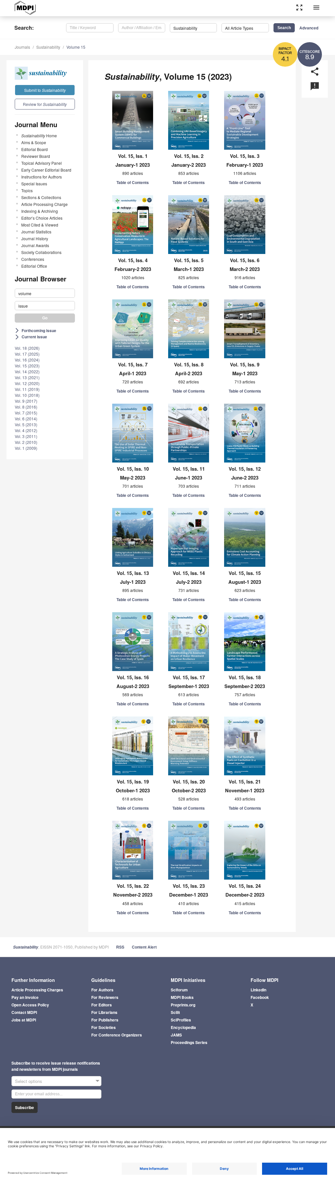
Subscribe (24, 1107)
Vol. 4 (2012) (26, 430)
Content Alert (144, 947)
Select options (28, 1081)
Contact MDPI (24, 1012)
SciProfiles (181, 1020)
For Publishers (104, 1020)
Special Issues (34, 183)
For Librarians (104, 1012)
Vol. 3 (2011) (26, 436)
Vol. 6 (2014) (26, 418)
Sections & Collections (41, 197)
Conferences (32, 259)
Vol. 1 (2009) (26, 448)
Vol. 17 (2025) (27, 354)
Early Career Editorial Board (46, 170)
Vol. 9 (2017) (26, 401)
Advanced (308, 28)
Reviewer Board (35, 156)
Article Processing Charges (37, 990)
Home (39, 135)
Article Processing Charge (44, 204)
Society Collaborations (41, 252)
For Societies (103, 1027)
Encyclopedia (183, 1027)
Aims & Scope (33, 142)
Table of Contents (132, 182)
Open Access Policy (30, 1005)
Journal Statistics (36, 231)
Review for (45, 104)
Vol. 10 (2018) (27, 395)
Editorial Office (34, 266)
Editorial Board (34, 149)
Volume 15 (75, 47)
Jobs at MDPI (23, 1020)
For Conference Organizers (116, 1035)
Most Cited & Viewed (39, 224)
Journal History (34, 238)
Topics (27, 190)
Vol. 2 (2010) (26, 442)
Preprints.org (183, 1005)
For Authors (102, 990)
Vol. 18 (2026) (27, 348)
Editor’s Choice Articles (41, 218)
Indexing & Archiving (39, 211)
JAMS (176, 1035)
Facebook (260, 997)
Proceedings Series (189, 1042)
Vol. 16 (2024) (27, 359)
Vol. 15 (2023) (27, 365)
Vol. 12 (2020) (27, 383)
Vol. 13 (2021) (27, 377)
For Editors (101, 1005)
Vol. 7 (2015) (26, 412)
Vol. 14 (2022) (27, 371)
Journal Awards (35, 245)
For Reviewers (104, 997)
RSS (120, 947)
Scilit (175, 1012)
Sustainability (48, 47)
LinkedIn (258, 990)
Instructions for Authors (41, 176)
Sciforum (179, 990)
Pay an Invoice (25, 997)
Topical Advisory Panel (41, 163)
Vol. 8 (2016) (26, 407)
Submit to (45, 90)
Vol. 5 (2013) (26, 424)
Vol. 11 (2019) (27, 389)
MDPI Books (182, 997)
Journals (22, 47)
